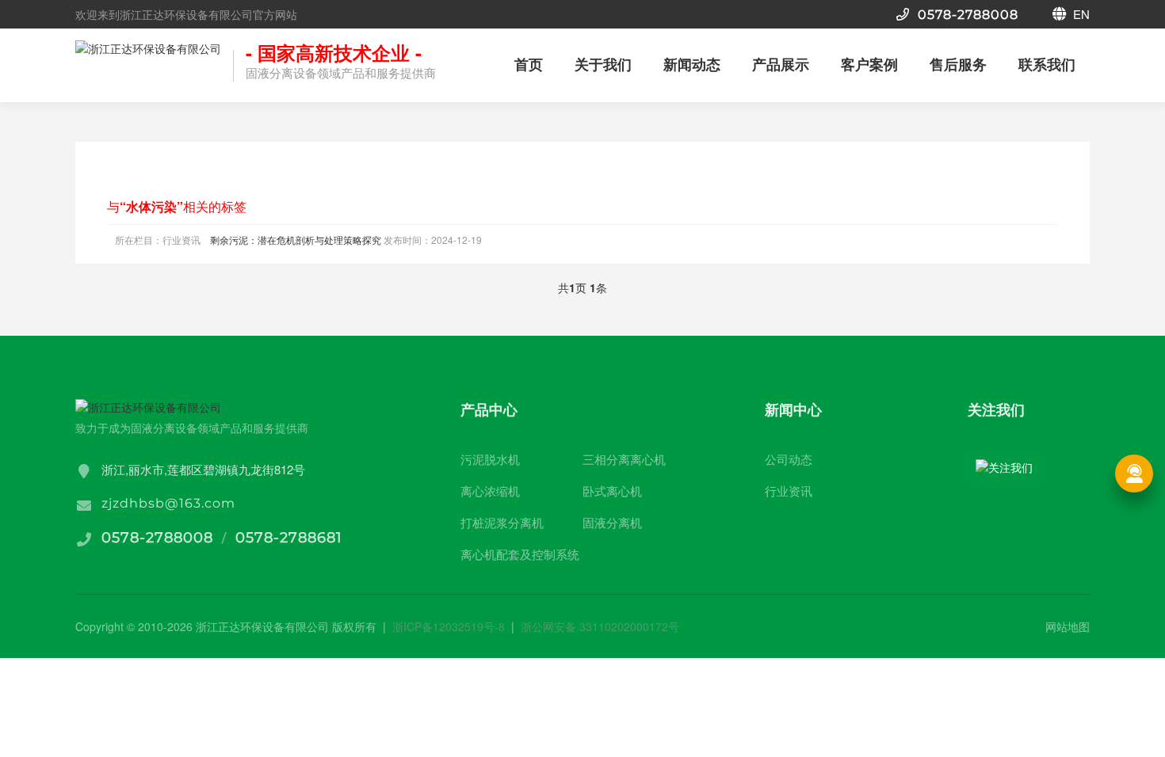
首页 (528, 64)
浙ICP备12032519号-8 (448, 626)
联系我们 (1046, 64)
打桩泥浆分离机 (502, 522)
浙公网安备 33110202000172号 (600, 626)
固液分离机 (612, 522)
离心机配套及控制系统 (519, 554)
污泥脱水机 (490, 459)
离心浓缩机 (490, 490)
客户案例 (869, 64)
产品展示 (780, 64)
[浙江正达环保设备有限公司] (148, 68)
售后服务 (958, 64)
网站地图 (1067, 626)
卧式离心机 (612, 490)
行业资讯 (788, 490)
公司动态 (788, 459)
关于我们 (603, 64)
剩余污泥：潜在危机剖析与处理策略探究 (295, 239)
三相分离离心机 (624, 459)
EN (1080, 14)
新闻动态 (691, 64)
